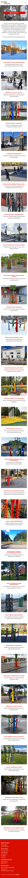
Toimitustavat (4, 869)
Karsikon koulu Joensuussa (14, 307)
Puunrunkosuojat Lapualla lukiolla (14, 368)
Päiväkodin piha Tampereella (14, 645)
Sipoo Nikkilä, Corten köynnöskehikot (14, 62)
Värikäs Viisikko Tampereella (14, 123)
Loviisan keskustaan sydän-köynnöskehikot (14, 584)
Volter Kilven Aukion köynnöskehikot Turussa (14, 276)
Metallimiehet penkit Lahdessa (14, 93)
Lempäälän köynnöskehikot (14, 153)
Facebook (3, 855)
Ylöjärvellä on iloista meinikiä (14, 706)
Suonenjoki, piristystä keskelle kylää (14, 676)
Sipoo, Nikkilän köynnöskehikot (14, 615)
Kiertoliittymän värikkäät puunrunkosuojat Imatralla (14, 552)
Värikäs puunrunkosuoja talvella (14, 337)
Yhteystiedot (4, 854)
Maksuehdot (4, 863)
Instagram (3, 857)
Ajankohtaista (4, 852)
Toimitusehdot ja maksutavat (7, 867)
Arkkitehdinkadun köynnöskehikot (14, 214)
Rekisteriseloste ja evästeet (7, 870)
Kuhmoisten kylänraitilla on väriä (14, 797)
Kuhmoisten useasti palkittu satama (14, 828)
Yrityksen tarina (4, 851)
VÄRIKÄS (17, 874)
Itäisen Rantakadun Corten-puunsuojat (14, 245)
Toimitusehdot (4, 861)
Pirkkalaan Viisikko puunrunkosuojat (14, 398)
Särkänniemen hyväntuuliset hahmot (14, 491)
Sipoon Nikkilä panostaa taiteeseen (14, 736)
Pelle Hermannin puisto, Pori (14, 428)
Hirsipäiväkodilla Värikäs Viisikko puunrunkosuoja (14, 459)
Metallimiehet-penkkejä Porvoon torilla (14, 184)
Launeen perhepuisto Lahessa (14, 767)
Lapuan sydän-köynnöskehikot (14, 521)
